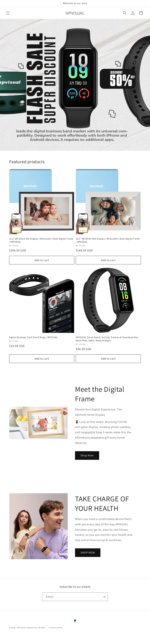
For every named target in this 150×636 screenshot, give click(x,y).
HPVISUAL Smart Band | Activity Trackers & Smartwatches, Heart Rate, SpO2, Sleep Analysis (107, 339)
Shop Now (87, 455)
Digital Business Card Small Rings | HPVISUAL (33, 337)
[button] (8, 13)
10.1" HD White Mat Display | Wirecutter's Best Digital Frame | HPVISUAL (108, 240)
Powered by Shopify (36, 627)
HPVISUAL (21, 627)
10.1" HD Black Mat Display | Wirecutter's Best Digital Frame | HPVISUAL (41, 240)
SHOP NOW (87, 552)
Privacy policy (55, 627)
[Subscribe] (104, 596)
